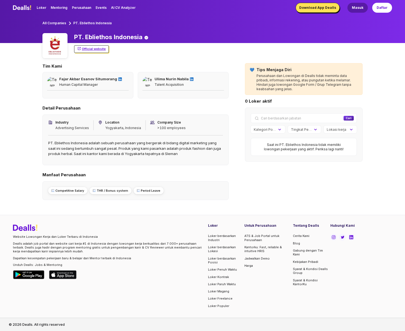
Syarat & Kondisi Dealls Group (310, 271)
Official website (94, 49)
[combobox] (266, 130)
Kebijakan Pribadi (305, 262)
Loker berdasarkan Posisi (222, 260)
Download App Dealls (317, 8)
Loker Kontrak (218, 277)
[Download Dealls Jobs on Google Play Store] (29, 274)
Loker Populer (218, 306)
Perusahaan (81, 8)
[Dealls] (23, 7)
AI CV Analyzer (123, 8)
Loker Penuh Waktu (222, 269)
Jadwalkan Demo (257, 258)
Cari (349, 118)
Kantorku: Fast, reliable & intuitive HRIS (263, 249)
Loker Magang (218, 291)
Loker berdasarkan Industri (222, 238)
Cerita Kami (301, 236)
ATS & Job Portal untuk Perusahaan (261, 238)
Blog (296, 243)
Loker (41, 8)
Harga (248, 266)
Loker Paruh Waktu (222, 284)
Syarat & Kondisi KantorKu (305, 282)
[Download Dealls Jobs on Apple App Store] (63, 274)
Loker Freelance (220, 298)
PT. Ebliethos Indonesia (92, 23)
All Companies (54, 23)
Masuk (357, 8)
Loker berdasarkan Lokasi (222, 249)
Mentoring (59, 8)
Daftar (382, 8)
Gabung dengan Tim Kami (308, 252)
